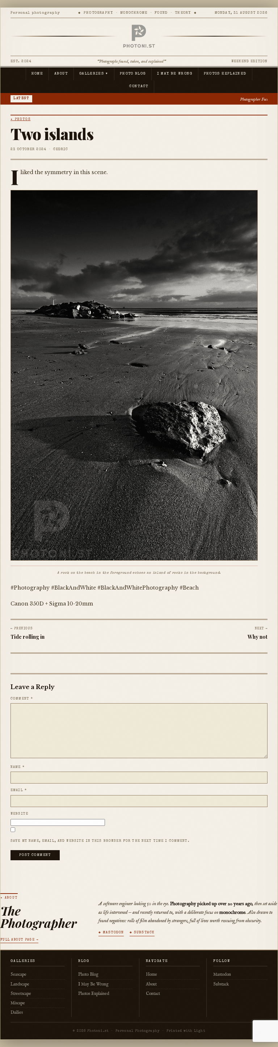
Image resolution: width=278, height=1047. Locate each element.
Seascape (18, 974)
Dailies (16, 1012)
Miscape (17, 1003)
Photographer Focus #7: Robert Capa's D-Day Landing (210, 99)
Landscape (19, 984)
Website (19, 814)
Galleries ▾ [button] (94, 74)
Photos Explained (225, 74)
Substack (221, 984)
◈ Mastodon (111, 932)
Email (18, 790)
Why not (258, 636)
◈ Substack (142, 932)
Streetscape (20, 993)
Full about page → (19, 940)
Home (37, 74)
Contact (138, 86)
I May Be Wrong (175, 74)
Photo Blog (133, 74)
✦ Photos (20, 119)
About (61, 74)
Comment (21, 699)
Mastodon (222, 974)
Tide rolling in (27, 636)
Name (17, 767)
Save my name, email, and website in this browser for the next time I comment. (99, 841)
